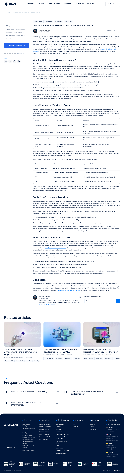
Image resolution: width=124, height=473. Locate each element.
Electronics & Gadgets (45, 437)
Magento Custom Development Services (29, 436)
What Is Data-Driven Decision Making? (14, 25)
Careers (92, 426)
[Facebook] (14, 61)
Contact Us (93, 429)
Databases (59, 432)
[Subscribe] (118, 301)
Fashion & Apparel (44, 424)
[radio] (5, 54)
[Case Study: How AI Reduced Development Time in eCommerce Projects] (22, 342)
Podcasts (75, 426)
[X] (10, 61)
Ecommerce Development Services (29, 425)
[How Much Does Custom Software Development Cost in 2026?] (62, 342)
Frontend (58, 426)
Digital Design (60, 424)
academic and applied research (55, 248)
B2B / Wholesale (43, 439)
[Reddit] (19, 61)
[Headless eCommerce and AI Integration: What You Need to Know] (101, 342)
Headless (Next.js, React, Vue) (61, 437)
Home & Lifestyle (44, 432)
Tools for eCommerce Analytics (15, 32)
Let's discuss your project (15, 45)
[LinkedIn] (80, 297)
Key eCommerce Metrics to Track (15, 29)
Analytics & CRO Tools (62, 450)
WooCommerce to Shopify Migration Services (28, 441)
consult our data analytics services (68, 290)
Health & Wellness (44, 429)
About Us (92, 424)
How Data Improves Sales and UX (15, 35)
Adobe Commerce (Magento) (61, 442)
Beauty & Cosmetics (45, 426)
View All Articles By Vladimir (47, 304)
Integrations (59, 448)
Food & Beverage (44, 434)
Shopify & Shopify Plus (62, 434)
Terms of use (116, 470)
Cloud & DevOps (61, 453)
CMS (57, 445)
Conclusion (9, 39)
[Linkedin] (6, 61)
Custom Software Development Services (29, 432)
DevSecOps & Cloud (28, 450)
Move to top (11, 447)
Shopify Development (29, 428)
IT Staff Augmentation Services (29, 446)
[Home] (10, 4)
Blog (74, 424)
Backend (58, 429)
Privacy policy (106, 470)
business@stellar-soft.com (114, 424)
